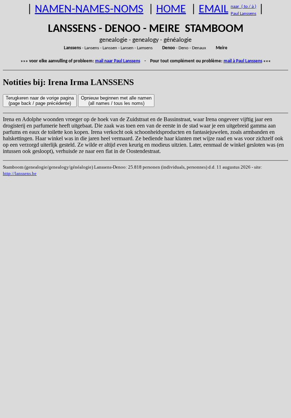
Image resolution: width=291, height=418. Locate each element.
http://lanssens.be (20, 173)
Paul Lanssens (243, 13)
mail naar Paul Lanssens (117, 61)
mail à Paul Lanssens (243, 61)
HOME (171, 9)
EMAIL (213, 9)
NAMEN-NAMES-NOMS (89, 9)
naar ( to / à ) (243, 6)
